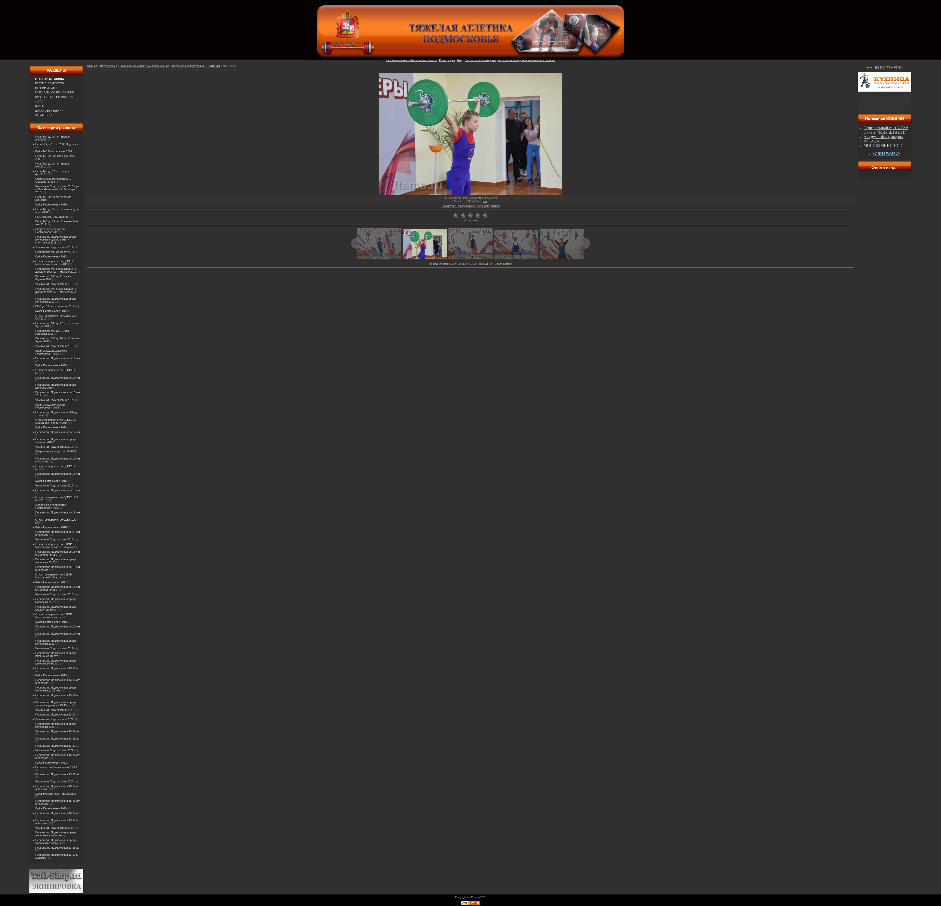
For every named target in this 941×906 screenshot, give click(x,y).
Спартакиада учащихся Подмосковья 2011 (50, 230)
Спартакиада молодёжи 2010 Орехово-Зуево (53, 180)
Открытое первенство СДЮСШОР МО (196, 65)
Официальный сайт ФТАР (886, 128)
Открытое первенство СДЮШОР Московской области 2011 (55, 263)
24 (459, 263)
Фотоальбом (107, 65)
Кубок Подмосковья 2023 (51, 808)
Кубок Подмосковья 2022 (51, 762)
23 (455, 263)
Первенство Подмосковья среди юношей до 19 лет (55, 608)
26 (466, 263)
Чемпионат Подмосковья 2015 (54, 446)
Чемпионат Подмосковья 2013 (54, 346)
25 (463, 263)
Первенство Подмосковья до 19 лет (57, 358)
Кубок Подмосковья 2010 (51, 204)
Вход (460, 60)
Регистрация (447, 60)
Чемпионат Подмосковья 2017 (54, 539)
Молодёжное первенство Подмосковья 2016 (50, 506)
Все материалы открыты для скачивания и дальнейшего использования (510, 60)
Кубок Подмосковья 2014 (51, 427)
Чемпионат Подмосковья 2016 (54, 485)
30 (483, 263)
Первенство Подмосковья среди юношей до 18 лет (55, 654)
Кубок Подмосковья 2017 (51, 582)
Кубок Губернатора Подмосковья (55, 793)
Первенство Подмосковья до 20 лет (57, 626)
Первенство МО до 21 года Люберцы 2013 (52, 332)
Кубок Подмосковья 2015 (51, 480)
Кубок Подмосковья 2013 (51, 365)
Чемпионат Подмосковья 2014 (54, 399)
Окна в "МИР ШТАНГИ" (885, 132)
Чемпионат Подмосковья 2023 (54, 781)
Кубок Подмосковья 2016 (51, 527)
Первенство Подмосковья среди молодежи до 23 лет (55, 689)
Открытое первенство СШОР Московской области (53, 576)
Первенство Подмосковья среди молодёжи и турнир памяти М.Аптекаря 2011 (55, 239)
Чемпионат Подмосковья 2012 (54, 283)
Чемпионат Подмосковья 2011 (54, 247)
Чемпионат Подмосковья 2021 (54, 719)
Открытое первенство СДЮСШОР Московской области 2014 (56, 421)
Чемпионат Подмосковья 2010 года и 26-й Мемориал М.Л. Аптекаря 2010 (57, 189)
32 (490, 263)
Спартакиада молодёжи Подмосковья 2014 (50, 406)
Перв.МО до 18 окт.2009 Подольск (56, 144)
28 (475, 263)
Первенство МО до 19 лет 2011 (54, 251)
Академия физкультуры (883, 137)
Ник (485, 201)
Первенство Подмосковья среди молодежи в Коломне (55, 834)
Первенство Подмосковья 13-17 (55, 714)
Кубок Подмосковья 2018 (51, 621)
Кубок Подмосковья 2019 (51, 675)
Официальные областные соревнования (143, 65)
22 (452, 263)
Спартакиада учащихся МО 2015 (55, 451)
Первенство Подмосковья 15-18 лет (57, 695)
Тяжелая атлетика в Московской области (411, 60)
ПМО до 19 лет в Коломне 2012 (54, 306)
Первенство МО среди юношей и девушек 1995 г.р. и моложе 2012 (55, 290)
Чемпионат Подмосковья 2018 (54, 594)
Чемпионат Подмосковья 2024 (54, 827)
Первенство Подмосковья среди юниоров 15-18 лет (55, 662)
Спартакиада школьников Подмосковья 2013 (51, 352)
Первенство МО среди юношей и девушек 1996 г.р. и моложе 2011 (55, 270)
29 (479, 263)
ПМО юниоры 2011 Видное (51, 216)
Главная (92, 65)
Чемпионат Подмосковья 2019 (54, 648)
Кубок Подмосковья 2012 (51, 310)
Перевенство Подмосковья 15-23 (56, 767)
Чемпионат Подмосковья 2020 (54, 709)
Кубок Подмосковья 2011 (50, 256)
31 (486, 263)
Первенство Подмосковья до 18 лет (57, 490)
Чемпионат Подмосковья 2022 (54, 750)
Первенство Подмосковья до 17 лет (57, 377)
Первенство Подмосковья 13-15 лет (57, 668)
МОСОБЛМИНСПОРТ (883, 145)
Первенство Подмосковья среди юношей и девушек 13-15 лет (55, 704)
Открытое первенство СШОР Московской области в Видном (54, 546)
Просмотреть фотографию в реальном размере (470, 205)
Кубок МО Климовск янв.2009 (53, 151)
